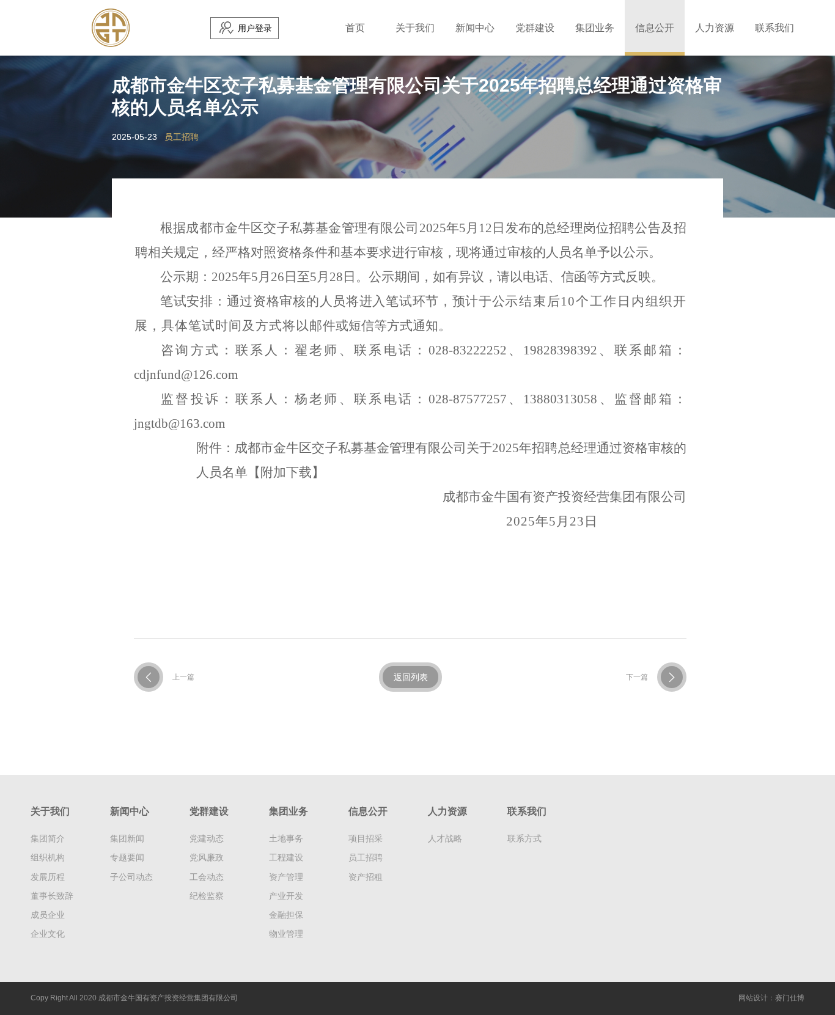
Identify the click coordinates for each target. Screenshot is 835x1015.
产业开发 (286, 896)
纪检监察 (206, 896)
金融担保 (286, 915)
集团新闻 (127, 838)
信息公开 (654, 28)
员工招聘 (365, 857)
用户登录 (255, 28)
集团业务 (594, 28)
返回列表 (411, 677)
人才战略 (445, 838)
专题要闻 (127, 857)
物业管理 (286, 934)
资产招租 (365, 877)
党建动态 (206, 838)
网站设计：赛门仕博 (771, 998)
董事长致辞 (52, 896)
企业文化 (48, 934)
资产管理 (286, 877)
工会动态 (206, 877)
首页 (355, 28)
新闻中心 (475, 28)
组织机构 (48, 857)
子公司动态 (131, 877)
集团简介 (48, 838)
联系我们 (774, 28)
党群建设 (534, 28)
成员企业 (48, 915)
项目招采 (365, 838)
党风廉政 (206, 857)
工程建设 (286, 857)
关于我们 (415, 28)
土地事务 (286, 838)
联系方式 (524, 838)
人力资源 (714, 28)
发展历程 (48, 877)
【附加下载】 (286, 472)
